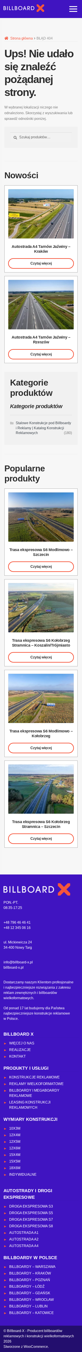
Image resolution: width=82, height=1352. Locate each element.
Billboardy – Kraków (30, 1273)
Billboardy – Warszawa (32, 1267)
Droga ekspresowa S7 (31, 1219)
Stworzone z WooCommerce (25, 1346)
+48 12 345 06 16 (17, 928)
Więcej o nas (21, 1043)
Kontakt (17, 1056)
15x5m (14, 1161)
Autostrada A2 (23, 1239)
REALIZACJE (20, 1050)
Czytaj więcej (41, 263)
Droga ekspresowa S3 (31, 1206)
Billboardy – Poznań (29, 1280)
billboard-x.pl (13, 967)
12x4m (14, 1135)
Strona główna (21, 38)
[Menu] (73, 9)
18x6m (14, 1168)
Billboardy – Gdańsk (29, 1293)
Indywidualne (23, 1174)
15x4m (14, 1155)
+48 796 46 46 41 (17, 922)
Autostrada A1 (23, 1233)
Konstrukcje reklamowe (34, 1077)
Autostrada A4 (23, 1246)
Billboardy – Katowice (31, 1313)
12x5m (14, 1141)
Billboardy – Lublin (28, 1306)
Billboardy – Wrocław (31, 1300)
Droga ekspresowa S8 (31, 1226)
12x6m (14, 1148)
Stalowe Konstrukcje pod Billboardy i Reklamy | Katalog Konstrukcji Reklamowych (43, 428)
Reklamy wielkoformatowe (36, 1084)
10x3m (14, 1128)
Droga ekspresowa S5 (31, 1213)
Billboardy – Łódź (27, 1286)
